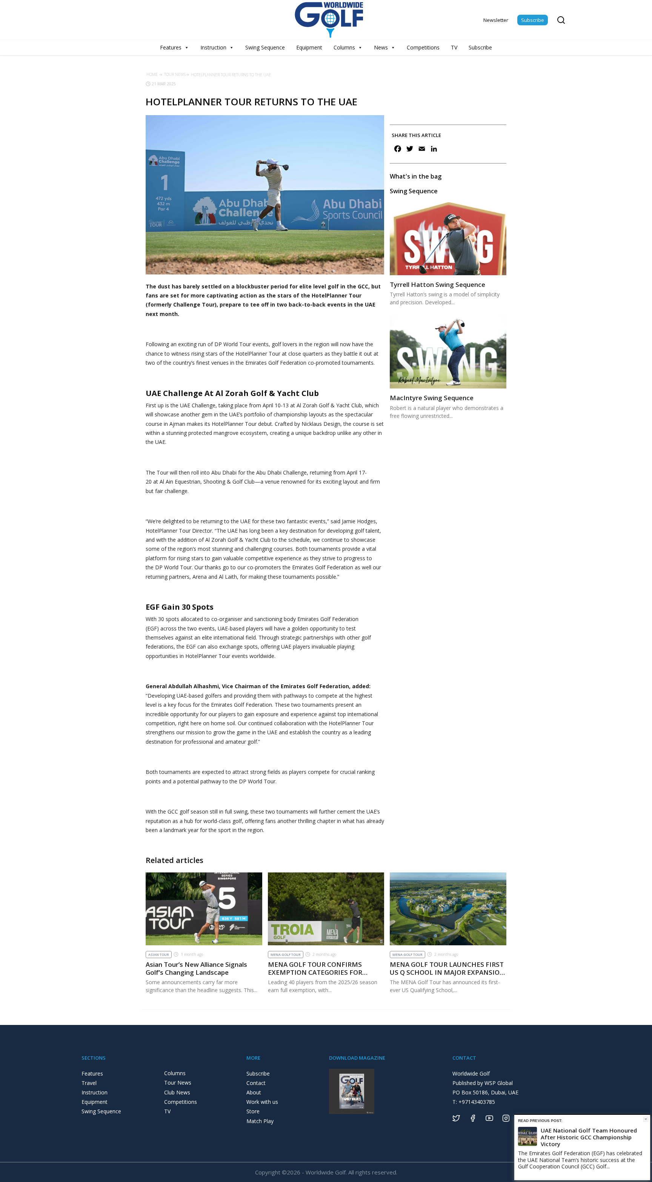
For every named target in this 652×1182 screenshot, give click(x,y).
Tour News (175, 74)
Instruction (213, 47)
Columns (344, 47)
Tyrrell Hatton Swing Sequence (437, 284)
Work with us (262, 1101)
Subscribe (532, 20)
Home (152, 74)
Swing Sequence (265, 47)
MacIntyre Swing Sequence (432, 397)
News (381, 47)
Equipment (309, 47)
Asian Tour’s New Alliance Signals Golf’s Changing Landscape (196, 968)
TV (454, 47)
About (253, 1092)
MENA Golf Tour (286, 954)
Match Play (260, 1121)
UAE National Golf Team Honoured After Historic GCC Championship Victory (589, 1137)
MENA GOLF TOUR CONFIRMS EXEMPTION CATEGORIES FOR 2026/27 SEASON (315, 972)
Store (253, 1111)
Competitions (423, 47)
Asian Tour (158, 954)
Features (170, 47)
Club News (177, 1092)
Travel (89, 1082)
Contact (256, 1082)
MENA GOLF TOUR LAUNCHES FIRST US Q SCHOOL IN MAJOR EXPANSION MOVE (447, 972)
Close (645, 1119)
